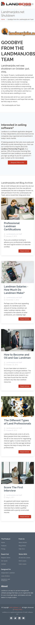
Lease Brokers (5, 576)
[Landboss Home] (16, 4)
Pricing (3, 549)
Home (3, 19)
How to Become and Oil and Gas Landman (17, 356)
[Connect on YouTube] (23, 618)
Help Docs (22, 549)
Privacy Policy (18, 609)
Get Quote (4, 561)
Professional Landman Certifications (12, 226)
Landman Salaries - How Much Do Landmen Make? (16, 289)
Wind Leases (22, 561)
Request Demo (5, 557)
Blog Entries (22, 545)
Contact (3, 564)
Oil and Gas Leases (24, 557)
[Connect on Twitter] (15, 618)
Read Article (24, 251)
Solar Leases (22, 564)
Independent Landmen (8, 572)
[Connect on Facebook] (11, 618)
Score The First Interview (13, 489)
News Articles (23, 542)
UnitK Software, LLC (15, 607)
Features (3, 545)
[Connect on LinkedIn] (19, 618)
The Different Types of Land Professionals (17, 422)
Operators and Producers (5, 580)
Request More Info (17, 162)
